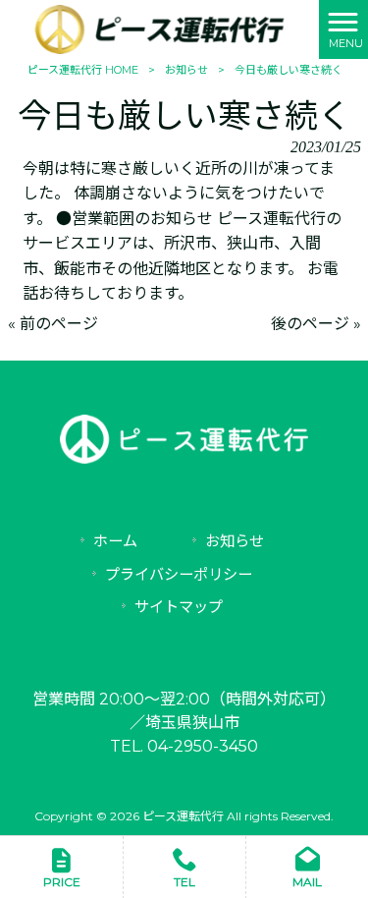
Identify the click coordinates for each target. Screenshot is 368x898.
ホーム (115, 541)
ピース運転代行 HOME (82, 70)
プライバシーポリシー (178, 574)
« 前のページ (53, 323)
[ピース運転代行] (159, 28)
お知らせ (186, 70)
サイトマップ (178, 606)
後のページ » (316, 323)
